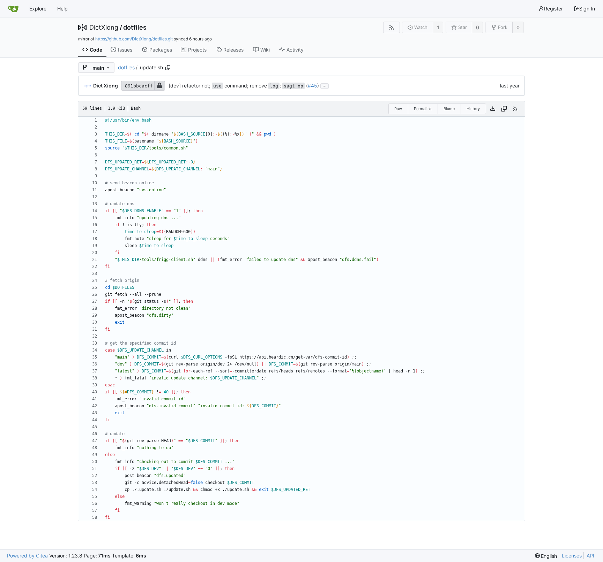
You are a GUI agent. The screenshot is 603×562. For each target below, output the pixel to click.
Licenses (572, 556)
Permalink (423, 108)
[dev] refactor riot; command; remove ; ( (238, 85)
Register (553, 8)
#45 (312, 85)
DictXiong (103, 27)
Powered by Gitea (27, 556)
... (324, 85)
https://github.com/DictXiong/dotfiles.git (134, 38)
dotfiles (135, 27)
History (473, 108)
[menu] (546, 556)
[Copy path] (167, 67)
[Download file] (492, 108)
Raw (398, 108)
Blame (449, 108)
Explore (37, 8)
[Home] (13, 8)
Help (62, 8)
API (590, 556)
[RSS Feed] (391, 27)
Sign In (587, 8)
